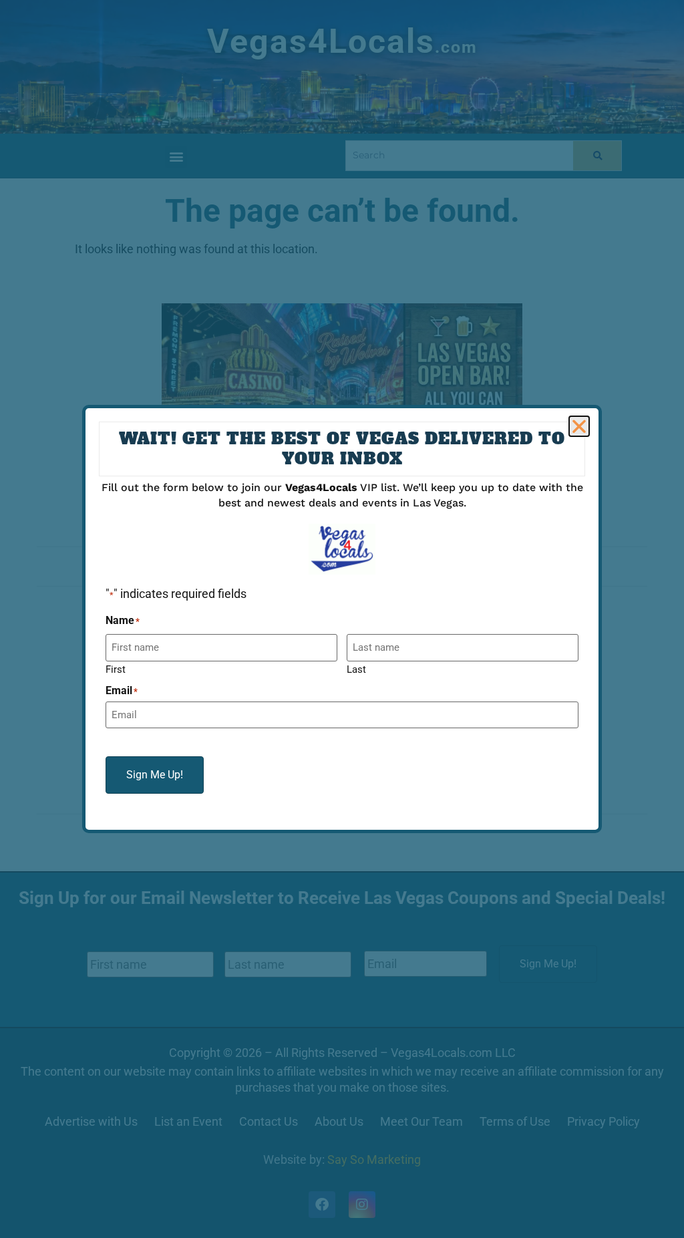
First (116, 669)
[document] (342, 619)
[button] (579, 426)
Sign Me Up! (154, 774)
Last (356, 669)
